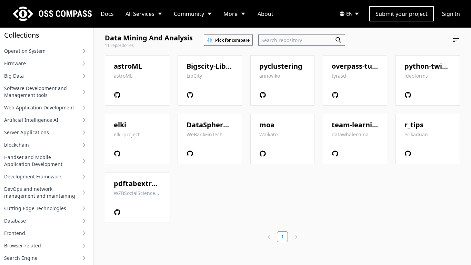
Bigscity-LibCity (213, 66)
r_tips (413, 124)
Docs (107, 14)
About (265, 14)
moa (266, 124)
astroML (128, 66)
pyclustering (280, 66)
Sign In (451, 14)
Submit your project (401, 14)
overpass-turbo (358, 66)
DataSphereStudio (218, 124)
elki (120, 124)
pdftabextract (138, 183)
